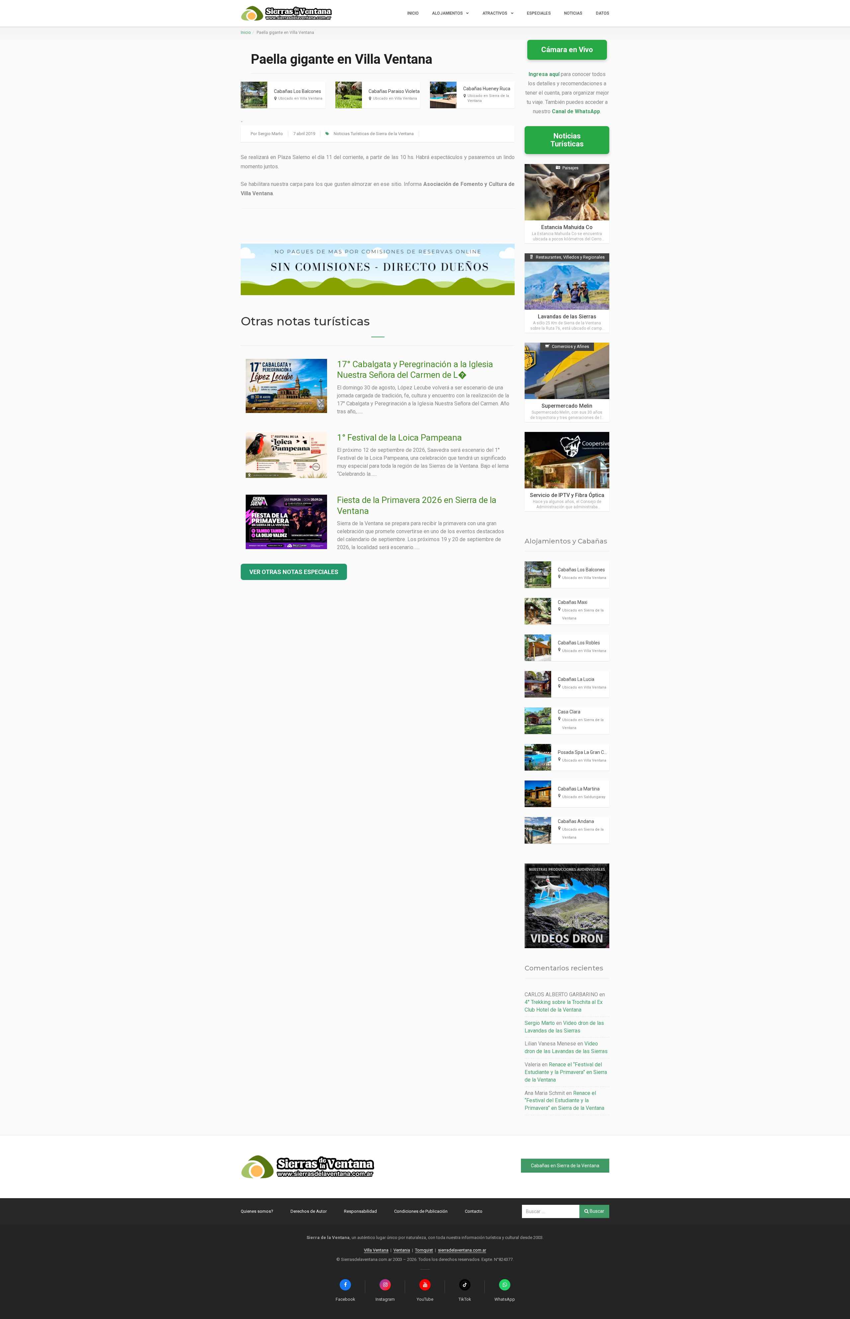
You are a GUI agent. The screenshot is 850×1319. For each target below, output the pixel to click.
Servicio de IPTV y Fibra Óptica (567, 495)
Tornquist (424, 1250)
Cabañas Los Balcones (297, 91)
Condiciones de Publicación (421, 1211)
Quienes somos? (257, 1211)
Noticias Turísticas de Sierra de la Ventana (374, 133)
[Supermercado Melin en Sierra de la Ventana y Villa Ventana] (567, 382)
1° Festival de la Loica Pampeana (399, 438)
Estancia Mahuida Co (567, 227)
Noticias (573, 13)
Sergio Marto (270, 133)
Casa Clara (569, 711)
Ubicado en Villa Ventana (300, 98)
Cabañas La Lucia (576, 679)
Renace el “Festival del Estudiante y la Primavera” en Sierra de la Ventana (566, 1072)
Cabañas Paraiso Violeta (394, 91)
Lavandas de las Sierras (567, 316)
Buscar (596, 1211)
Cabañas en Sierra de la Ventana (565, 1165)
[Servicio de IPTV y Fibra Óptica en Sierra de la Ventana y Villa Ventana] (567, 471)
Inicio (413, 13)
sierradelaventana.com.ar (462, 1250)
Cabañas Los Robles (579, 642)
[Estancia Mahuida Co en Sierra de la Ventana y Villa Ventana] (567, 203)
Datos (603, 13)
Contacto (473, 1211)
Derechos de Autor (309, 1211)
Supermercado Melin (567, 406)
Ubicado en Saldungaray (583, 797)
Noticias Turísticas (567, 140)
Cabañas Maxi (572, 602)
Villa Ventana (376, 1250)
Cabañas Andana (576, 821)
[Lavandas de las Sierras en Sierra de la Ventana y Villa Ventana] (567, 293)
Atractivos (495, 13)
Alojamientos (447, 13)
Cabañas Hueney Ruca (486, 88)
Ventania (401, 1250)
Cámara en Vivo (567, 49)
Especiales (539, 13)
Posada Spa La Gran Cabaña (587, 752)
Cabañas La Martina (579, 788)
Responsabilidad (360, 1211)
